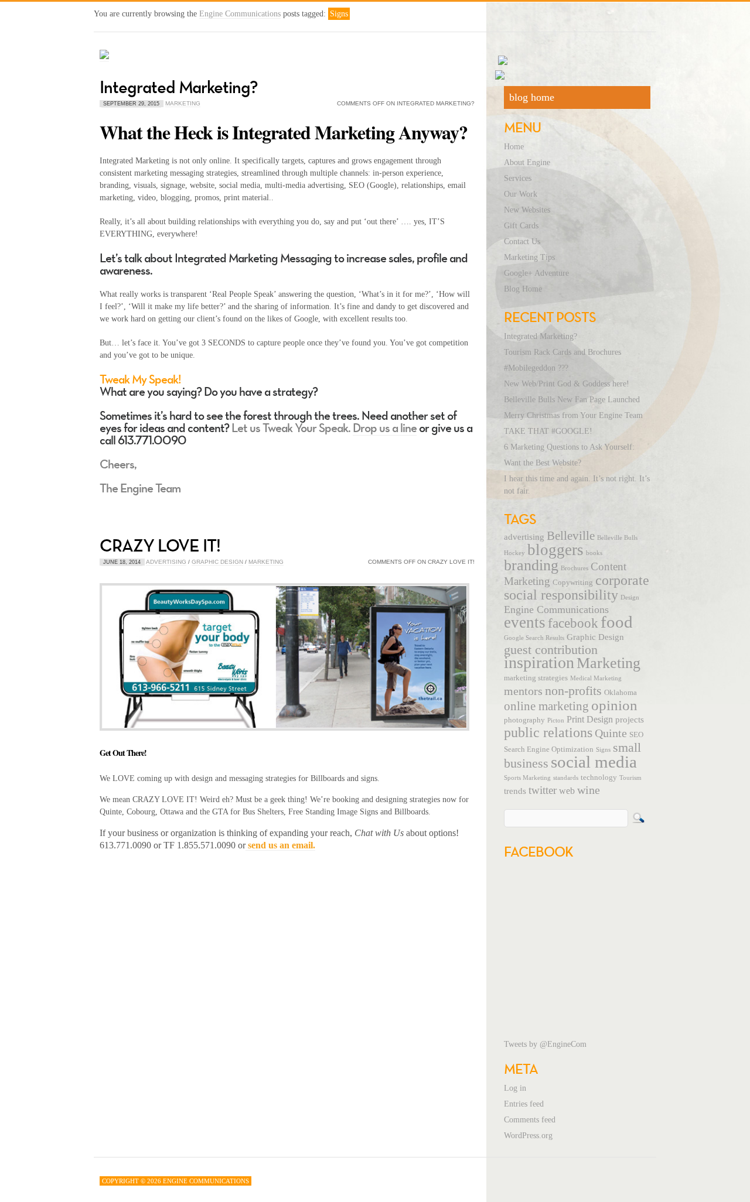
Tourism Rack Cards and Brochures (562, 352)
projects (629, 719)
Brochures (574, 568)
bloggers (555, 550)
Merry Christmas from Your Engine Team (573, 415)
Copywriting (573, 582)
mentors (523, 690)
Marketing (182, 103)
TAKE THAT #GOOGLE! (548, 431)
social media (594, 761)
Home (514, 146)
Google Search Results (534, 638)
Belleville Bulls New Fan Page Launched (572, 399)
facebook (573, 623)
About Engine (527, 162)
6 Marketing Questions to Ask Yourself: (569, 447)
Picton (555, 720)
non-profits (573, 690)
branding (531, 565)
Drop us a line (385, 427)
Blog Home (523, 289)
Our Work (520, 194)
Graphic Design (217, 562)
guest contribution (551, 650)
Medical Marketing (596, 678)
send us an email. (280, 845)
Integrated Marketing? (179, 87)
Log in (515, 1088)
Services (517, 178)
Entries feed (524, 1104)
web (567, 791)
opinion (614, 705)
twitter (543, 790)
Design (630, 597)
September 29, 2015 (131, 104)
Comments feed (529, 1119)
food (617, 621)
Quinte (611, 733)
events (525, 622)
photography (524, 720)
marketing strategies (536, 678)
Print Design (590, 719)
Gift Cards (521, 225)
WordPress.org (528, 1135)
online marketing (546, 706)
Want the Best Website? (542, 462)
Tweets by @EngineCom (545, 1044)
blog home (531, 97)
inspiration (539, 662)
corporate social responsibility (576, 587)
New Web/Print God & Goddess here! (566, 383)
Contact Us (522, 241)
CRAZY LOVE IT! (160, 545)
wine (588, 789)
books (594, 553)
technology (599, 777)
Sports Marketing (527, 778)
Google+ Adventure (536, 273)
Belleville (571, 536)
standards (565, 778)
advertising (524, 537)
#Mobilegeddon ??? (536, 368)
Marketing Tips (529, 257)
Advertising (166, 562)
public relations (548, 732)
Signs (603, 749)
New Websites (527, 210)
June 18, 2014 (122, 562)
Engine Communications (240, 13)
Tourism (630, 778)
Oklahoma (620, 693)
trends (515, 791)
